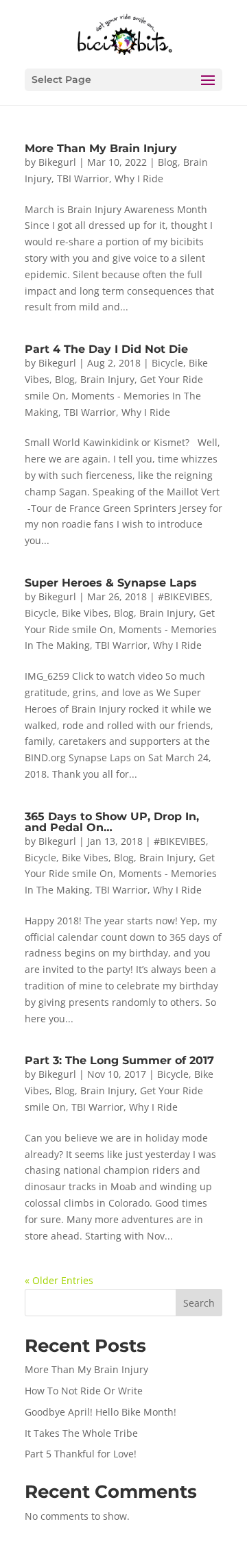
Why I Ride (139, 178)
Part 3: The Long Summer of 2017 (119, 1060)
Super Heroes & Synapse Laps (111, 582)
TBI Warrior (83, 178)
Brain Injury (107, 379)
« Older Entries (59, 1280)
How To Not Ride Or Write (84, 1390)
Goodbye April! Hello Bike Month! (100, 1411)
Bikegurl (57, 162)
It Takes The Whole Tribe (81, 1433)
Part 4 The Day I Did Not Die (106, 349)
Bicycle (167, 362)
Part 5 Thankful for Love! (81, 1453)
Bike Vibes (85, 612)
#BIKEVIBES (184, 596)
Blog (168, 162)
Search (199, 1302)
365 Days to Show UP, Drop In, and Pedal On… (112, 822)
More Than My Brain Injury (101, 148)
